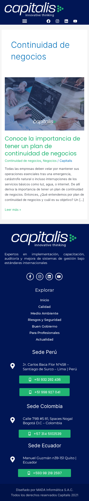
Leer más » (13, 209)
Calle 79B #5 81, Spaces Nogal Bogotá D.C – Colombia (48, 420)
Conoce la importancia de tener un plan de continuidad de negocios (42, 146)
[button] (24, 21)
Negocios (50, 161)
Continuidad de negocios (23, 161)
